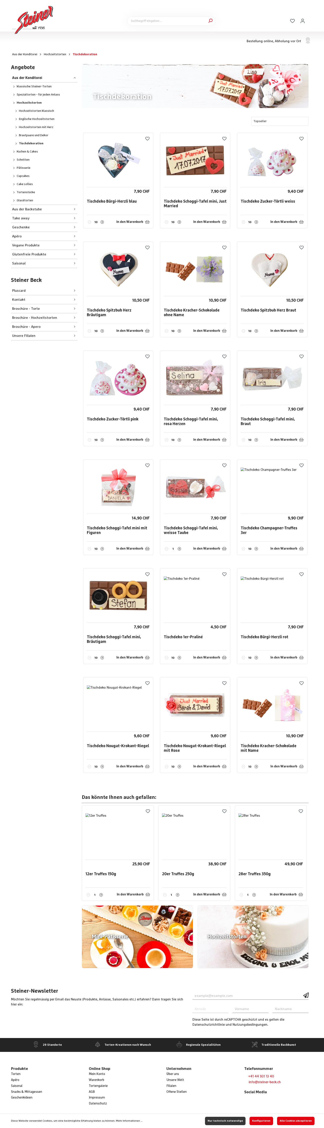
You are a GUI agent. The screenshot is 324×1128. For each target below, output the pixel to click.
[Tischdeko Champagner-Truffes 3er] (272, 487)
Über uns (172, 1074)
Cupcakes (23, 176)
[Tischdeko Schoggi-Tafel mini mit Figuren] (118, 487)
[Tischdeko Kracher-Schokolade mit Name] (272, 705)
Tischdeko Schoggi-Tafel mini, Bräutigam (114, 639)
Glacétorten (25, 200)
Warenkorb (96, 1080)
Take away (21, 218)
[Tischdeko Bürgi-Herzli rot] (272, 596)
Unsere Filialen (23, 335)
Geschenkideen (21, 1097)
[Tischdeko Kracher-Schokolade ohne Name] (195, 269)
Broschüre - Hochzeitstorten (34, 317)
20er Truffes (178, 874)
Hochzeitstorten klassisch (36, 110)
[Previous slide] (297, 798)
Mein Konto (97, 1074)
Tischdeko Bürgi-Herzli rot (264, 637)
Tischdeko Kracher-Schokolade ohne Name (192, 312)
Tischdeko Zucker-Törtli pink (112, 419)
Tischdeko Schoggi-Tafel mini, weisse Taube (191, 530)
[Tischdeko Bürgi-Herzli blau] (118, 160)
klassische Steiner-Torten (34, 86)
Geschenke (21, 227)
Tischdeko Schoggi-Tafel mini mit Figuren (117, 530)
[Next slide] (305, 798)
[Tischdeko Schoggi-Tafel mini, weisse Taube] (195, 487)
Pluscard (19, 290)
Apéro (17, 236)
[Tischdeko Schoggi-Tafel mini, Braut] (272, 378)
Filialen (171, 1086)
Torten (15, 1074)
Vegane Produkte (26, 245)
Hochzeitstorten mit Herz (36, 127)
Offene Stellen (176, 1091)
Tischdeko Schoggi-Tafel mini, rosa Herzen (191, 421)
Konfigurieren (261, 1121)
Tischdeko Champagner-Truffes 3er (269, 530)
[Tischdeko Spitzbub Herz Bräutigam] (118, 269)
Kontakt (18, 299)
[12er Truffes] (118, 833)
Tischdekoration (31, 143)
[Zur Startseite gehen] (33, 20)
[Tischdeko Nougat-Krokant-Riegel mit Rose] (195, 705)
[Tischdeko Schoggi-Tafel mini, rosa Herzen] (195, 378)
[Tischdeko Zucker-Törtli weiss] (272, 160)
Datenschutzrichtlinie (208, 1024)
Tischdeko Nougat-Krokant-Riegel (118, 746)
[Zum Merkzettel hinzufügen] (147, 138)
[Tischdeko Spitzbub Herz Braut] (272, 269)
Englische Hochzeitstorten (36, 119)
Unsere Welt (175, 1080)
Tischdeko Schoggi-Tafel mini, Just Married (195, 204)
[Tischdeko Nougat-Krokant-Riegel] (118, 705)
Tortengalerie (98, 1086)
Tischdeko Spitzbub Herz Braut (268, 310)
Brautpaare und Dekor (33, 135)
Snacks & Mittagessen (26, 1091)
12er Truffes (101, 874)
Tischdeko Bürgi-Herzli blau (112, 202)
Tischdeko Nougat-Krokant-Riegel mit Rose (195, 748)
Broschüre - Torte (26, 308)
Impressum (97, 1097)
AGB (92, 1091)
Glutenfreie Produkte (29, 254)
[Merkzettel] (292, 21)
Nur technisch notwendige (225, 1121)
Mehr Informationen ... (129, 1121)
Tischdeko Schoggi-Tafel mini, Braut (268, 421)
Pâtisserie (23, 167)
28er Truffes (254, 874)
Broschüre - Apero (26, 326)
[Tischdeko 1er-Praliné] (195, 596)
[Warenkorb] (310, 19)
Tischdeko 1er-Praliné (183, 637)
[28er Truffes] (270, 833)
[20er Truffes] (194, 833)
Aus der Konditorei (27, 78)
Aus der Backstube (27, 209)
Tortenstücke (26, 192)
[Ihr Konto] (303, 21)
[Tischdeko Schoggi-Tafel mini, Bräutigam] (118, 596)
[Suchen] (210, 21)
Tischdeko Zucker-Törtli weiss (268, 202)
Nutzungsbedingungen (250, 1024)
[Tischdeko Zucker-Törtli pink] (118, 378)
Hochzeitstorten (29, 102)
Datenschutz (98, 1103)
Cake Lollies (25, 184)
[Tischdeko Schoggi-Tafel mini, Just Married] (195, 160)
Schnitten (23, 159)
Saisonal (19, 263)
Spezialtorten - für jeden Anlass (38, 94)
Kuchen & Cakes (27, 151)
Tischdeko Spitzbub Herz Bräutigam (109, 312)
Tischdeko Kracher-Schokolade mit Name (268, 748)
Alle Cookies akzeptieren (296, 1121)
